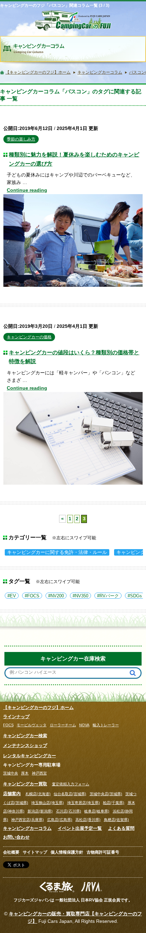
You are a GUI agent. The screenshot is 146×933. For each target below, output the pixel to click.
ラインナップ (16, 716)
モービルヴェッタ (32, 725)
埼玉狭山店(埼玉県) (47, 803)
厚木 (25, 773)
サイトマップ (35, 852)
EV (13, 596)
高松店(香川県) (88, 820)
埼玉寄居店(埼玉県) (83, 803)
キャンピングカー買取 (25, 783)
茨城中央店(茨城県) (106, 794)
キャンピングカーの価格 (29, 337)
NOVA (84, 725)
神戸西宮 (39, 773)
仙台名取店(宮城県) (70, 794)
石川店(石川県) (68, 811)
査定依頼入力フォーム (70, 784)
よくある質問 (121, 828)
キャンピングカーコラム (27, 828)
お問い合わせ (16, 837)
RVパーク (109, 596)
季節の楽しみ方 (21, 139)
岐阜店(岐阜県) (96, 811)
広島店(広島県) (59, 820)
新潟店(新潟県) (40, 811)
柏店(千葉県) (113, 803)
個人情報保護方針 (67, 852)
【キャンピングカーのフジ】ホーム (38, 707)
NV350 (81, 596)
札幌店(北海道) (38, 794)
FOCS (33, 596)
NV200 (57, 596)
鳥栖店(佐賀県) (116, 820)
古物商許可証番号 (103, 852)
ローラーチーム (63, 725)
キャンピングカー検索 (25, 735)
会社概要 (11, 852)
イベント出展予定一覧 (80, 828)
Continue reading (27, 190)
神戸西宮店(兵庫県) (27, 820)
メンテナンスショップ (25, 745)
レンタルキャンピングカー (29, 755)
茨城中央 (10, 773)
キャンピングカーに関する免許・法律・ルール (57, 552)
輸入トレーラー (106, 725)
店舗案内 (12, 793)
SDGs (136, 596)
